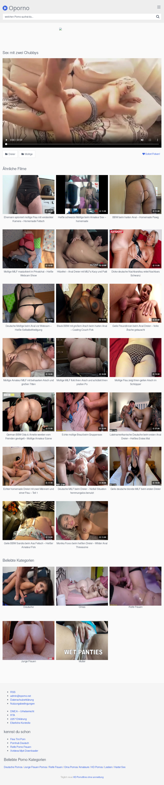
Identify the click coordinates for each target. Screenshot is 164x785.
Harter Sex (120, 767)
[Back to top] (155, 775)
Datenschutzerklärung (22, 699)
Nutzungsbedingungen (22, 703)
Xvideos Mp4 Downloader (24, 750)
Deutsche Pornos (13, 767)
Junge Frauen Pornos (35, 767)
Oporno (18, 8)
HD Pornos (97, 767)
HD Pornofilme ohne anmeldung (88, 777)
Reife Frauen (55, 767)
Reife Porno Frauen (20, 747)
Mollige (28, 154)
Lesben (108, 767)
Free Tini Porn (17, 739)
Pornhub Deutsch (19, 743)
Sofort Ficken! (152, 154)
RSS (13, 692)
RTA (12, 715)
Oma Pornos (71, 767)
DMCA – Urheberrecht (22, 711)
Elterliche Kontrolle (20, 723)
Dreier (11, 154)
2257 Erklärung (18, 719)
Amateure (84, 767)
